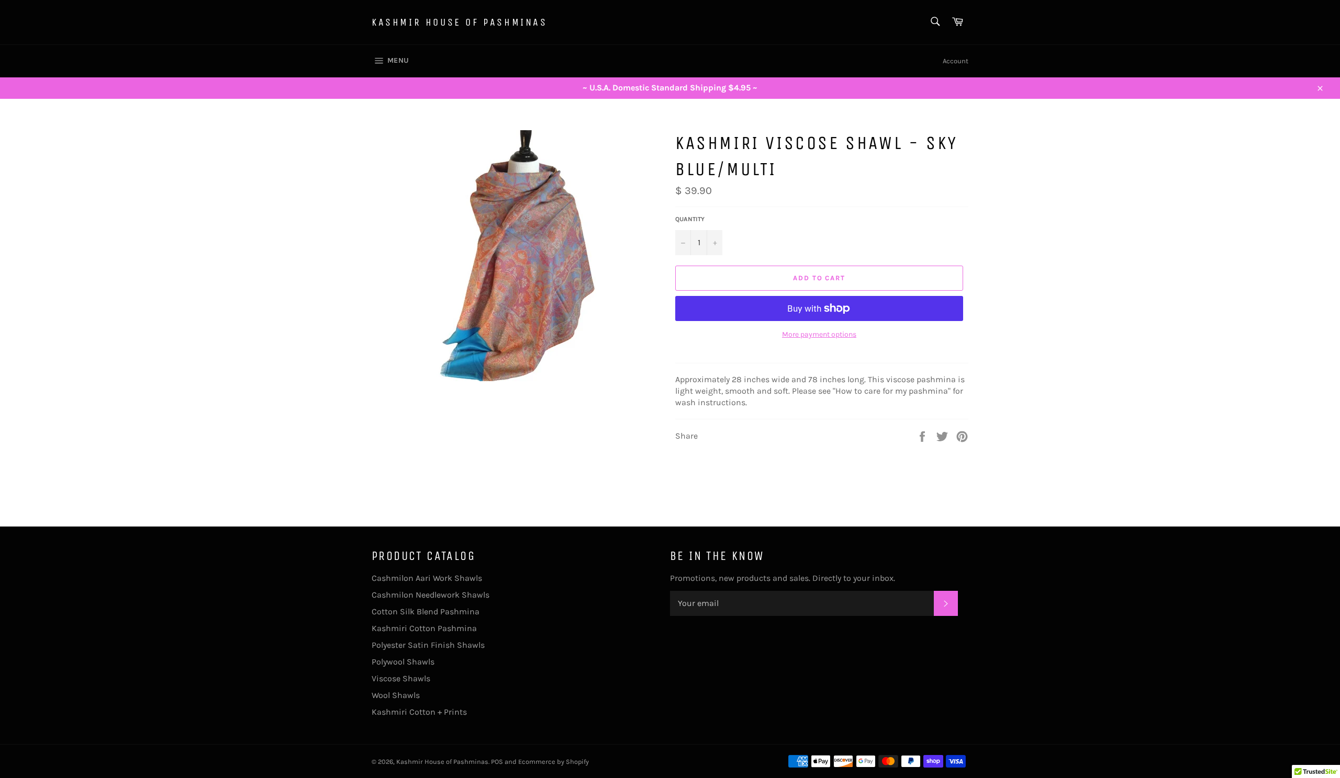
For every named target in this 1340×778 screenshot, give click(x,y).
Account (955, 61)
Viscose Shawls (401, 678)
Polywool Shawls (403, 662)
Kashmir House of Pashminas (460, 22)
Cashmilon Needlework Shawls (430, 595)
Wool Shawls (396, 695)
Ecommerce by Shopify (553, 761)
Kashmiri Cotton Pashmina (424, 628)
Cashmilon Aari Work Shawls (427, 578)
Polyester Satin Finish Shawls (428, 645)
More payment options (819, 334)
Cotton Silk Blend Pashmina (425, 611)
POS (497, 761)
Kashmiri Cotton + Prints (419, 712)
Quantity (690, 219)
